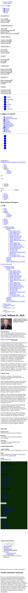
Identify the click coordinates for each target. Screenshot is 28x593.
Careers (5, 498)
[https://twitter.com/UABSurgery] (4, 471)
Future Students (4, 15)
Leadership (9, 171)
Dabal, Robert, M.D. (14, 233)
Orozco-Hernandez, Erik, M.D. (17, 247)
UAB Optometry (5, 93)
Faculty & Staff (4, 66)
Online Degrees (5, 43)
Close (2, 205)
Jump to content (7, 3)
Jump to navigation (8, 1)
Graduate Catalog (5, 41)
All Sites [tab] (6, 185)
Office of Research (6, 80)
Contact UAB (8, 546)
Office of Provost (5, 69)
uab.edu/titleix (4, 591)
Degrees (5, 493)
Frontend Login (10, 554)
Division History (10, 228)
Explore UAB (4, 160)
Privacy (6, 547)
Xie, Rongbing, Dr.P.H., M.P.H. (17, 256)
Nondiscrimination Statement (7, 540)
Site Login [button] (6, 551)
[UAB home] (14, 152)
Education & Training (9, 481)
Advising (3, 29)
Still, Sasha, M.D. (14, 249)
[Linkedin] (5, 148)
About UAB (3, 517)
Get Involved (4, 59)
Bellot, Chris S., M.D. (15, 230)
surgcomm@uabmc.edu (6, 467)
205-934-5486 (12, 455)
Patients (3, 87)
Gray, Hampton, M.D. (15, 243)
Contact (5, 167)
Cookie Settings (9, 544)
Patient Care (9, 260)
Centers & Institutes (8, 479)
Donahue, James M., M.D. (16, 236)
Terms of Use (7, 549)
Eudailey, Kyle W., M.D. (15, 237)
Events (3, 62)
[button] (14, 264)
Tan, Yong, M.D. (14, 251)
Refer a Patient (16, 261)
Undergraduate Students (6, 25)
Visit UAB (3, 19)
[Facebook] (5, 136)
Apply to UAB (5, 20)
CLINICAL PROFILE (6, 339)
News (5, 164)
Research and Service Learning (9, 33)
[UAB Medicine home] (14, 159)
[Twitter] (5, 138)
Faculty (8, 170)
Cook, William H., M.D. (15, 232)
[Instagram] (5, 140)
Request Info (4, 22)
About (5, 483)
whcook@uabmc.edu (6, 459)
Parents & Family (5, 46)
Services (3, 49)
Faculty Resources (6, 72)
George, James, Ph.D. (15, 239)
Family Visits (4, 53)
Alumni (2, 56)
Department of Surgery (6, 162)
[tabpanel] (14, 189)
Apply (5, 492)
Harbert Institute (5, 82)
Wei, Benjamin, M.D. (15, 255)
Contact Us (3, 468)
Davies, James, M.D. (14, 234)
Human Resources (5, 70)
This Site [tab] (6, 184)
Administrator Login (11, 553)
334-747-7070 (21, 454)
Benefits (3, 61)
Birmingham (6, 484)
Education (9, 257)
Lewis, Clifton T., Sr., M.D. (16, 245)
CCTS (3, 83)
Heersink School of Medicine (19, 162)
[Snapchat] (5, 145)
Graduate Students (5, 36)
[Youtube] (5, 143)
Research (9, 259)
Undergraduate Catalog (7, 30)
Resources (3, 51)
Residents (9, 173)
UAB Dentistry (5, 91)
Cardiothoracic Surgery (9, 226)
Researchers (4, 77)
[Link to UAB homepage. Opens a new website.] (14, 539)
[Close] (9, 6)
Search (2, 188)
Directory (6, 168)
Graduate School (5, 40)
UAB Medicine (5, 90)
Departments (7, 477)
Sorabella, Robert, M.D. (15, 248)
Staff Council (4, 74)
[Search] (2, 175)
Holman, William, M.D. (15, 244)
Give (5, 494)
